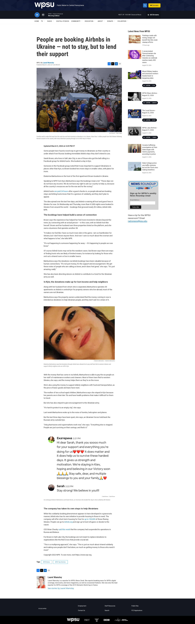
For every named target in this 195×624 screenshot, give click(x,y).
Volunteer (122, 21)
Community (75, 21)
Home (37, 21)
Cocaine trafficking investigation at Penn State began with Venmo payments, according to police (149, 149)
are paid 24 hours (61, 191)
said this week (64, 529)
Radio (49, 21)
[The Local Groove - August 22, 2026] (134, 113)
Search (107, 610)
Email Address (135, 200)
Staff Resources (110, 606)
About (100, 21)
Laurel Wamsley (48, 63)
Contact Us (81, 610)
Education (89, 21)
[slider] (46, 15)
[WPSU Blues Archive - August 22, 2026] (134, 96)
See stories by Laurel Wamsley (61, 588)
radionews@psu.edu (137, 221)
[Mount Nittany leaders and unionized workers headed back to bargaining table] (134, 74)
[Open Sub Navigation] (44, 21)
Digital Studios (62, 21)
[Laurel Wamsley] (41, 582)
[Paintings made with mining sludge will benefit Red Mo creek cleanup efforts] (134, 38)
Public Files (135, 606)
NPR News (46, 562)
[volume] (43, 15)
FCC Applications (137, 610)
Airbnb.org (68, 522)
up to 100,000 (89, 519)
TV (42, 21)
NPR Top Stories (60, 562)
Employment (82, 606)
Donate (155, 5)
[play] (37, 15)
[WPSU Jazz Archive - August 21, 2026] (134, 131)
